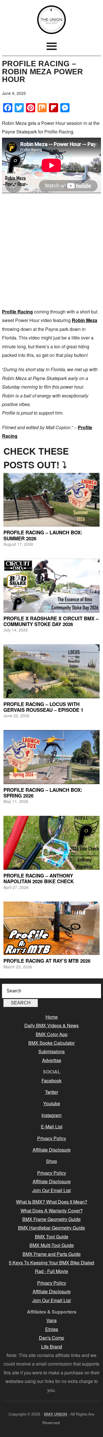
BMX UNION (51, 19)
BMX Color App (52, 1034)
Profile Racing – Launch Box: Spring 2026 (42, 792)
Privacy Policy (51, 1138)
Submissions (51, 1051)
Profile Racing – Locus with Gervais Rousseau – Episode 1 (43, 707)
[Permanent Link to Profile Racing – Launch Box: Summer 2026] (51, 500)
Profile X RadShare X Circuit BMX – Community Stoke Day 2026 (50, 621)
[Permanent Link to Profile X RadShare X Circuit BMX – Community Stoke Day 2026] (51, 586)
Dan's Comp (51, 1337)
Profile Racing (17, 311)
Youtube (51, 1103)
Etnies (51, 1329)
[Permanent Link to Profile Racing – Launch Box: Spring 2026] (51, 757)
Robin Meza (84, 320)
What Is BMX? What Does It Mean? (51, 1201)
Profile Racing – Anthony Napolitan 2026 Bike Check (38, 878)
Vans (51, 1320)
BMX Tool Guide (51, 1236)
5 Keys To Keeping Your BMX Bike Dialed (51, 1262)
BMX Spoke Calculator (51, 1043)
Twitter (51, 1092)
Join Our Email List (51, 1190)
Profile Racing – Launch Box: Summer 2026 (42, 535)
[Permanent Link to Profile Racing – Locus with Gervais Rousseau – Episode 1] (51, 671)
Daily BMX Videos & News (51, 1025)
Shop (51, 1161)
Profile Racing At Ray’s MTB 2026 (46, 960)
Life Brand (51, 1346)
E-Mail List (51, 1126)
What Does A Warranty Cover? (52, 1210)
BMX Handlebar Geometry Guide (51, 1227)
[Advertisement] (51, 250)
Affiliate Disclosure (52, 1149)
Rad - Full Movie (51, 1271)
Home (51, 1017)
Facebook (51, 1080)
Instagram (51, 1115)
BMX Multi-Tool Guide (51, 1245)
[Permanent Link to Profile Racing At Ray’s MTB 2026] (51, 928)
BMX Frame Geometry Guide (51, 1219)
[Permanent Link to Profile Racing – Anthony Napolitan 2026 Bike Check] (51, 843)
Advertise (51, 1060)
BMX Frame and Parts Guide (52, 1254)
